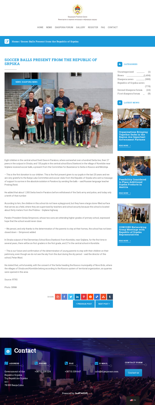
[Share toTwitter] (71, 297)
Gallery (80, 27)
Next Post (104, 304)
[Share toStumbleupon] (103, 297)
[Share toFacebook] (64, 297)
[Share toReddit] (90, 297)
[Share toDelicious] (97, 297)
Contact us (133, 372)
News (49, 27)
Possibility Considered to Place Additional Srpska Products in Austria (132, 183)
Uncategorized (125, 71)
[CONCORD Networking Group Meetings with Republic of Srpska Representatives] (134, 213)
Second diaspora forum (129, 90)
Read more (124, 146)
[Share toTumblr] (110, 297)
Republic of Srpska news (130, 82)
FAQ (103, 27)
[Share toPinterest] (84, 297)
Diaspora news (29, 82)
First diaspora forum (128, 93)
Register (93, 27)
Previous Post (84, 304)
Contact (113, 27)
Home (40, 27)
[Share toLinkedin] (77, 297)
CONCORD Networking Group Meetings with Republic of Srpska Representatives (132, 231)
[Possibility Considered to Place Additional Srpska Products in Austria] (134, 165)
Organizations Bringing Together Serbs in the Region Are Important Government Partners (133, 135)
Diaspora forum (64, 27)
